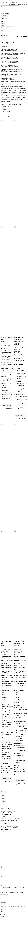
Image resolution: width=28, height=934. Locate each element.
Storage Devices (8, 104)
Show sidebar (6, 109)
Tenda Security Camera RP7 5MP (9, 820)
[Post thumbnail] (7, 869)
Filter (4, 801)
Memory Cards (5, 347)
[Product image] (7, 279)
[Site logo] (10, 7)
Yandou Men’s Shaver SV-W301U (9, 827)
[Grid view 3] (4, 113)
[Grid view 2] (2, 113)
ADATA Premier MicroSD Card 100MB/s (6, 340)
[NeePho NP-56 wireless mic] (9, 811)
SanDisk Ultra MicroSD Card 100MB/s (6, 644)
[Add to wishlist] (3, 402)
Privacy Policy (22, 906)
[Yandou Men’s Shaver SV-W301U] (10, 826)
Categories (4, 46)
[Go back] (3, 39)
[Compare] (3, 334)
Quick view (3, 411)
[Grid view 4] (7, 113)
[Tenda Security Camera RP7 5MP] (10, 818)
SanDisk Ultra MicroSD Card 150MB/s (19, 644)
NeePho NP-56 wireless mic (8, 813)
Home (2, 104)
